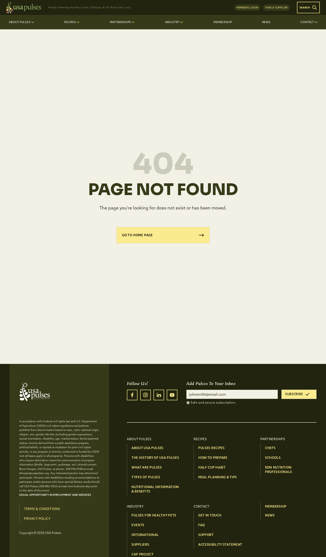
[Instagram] (145, 395)
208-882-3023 (48, 486)
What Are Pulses (147, 467)
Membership (276, 506)
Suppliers (140, 545)
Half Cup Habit (212, 467)
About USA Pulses (147, 448)
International (145, 535)
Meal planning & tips (217, 477)
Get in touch (209, 515)
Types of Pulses (146, 477)
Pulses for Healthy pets (154, 515)
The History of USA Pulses (155, 458)
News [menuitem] (266, 22)
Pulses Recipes (211, 448)
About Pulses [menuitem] (20, 22)
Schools (273, 458)
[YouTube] (172, 395)
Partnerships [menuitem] (120, 22)
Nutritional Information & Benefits (155, 489)
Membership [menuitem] (223, 22)
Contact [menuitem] (307, 22)
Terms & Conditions (42, 509)
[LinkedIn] (158, 395)
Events (138, 525)
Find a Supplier (276, 7)
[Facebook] (132, 395)
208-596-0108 (73, 469)
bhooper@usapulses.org (34, 473)
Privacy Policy (37, 519)
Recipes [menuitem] (70, 22)
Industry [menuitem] (172, 22)
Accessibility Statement (220, 545)
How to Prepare (213, 458)
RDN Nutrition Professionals (278, 469)
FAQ (201, 525)
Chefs (270, 448)
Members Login (247, 7)
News (270, 515)
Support (206, 535)
